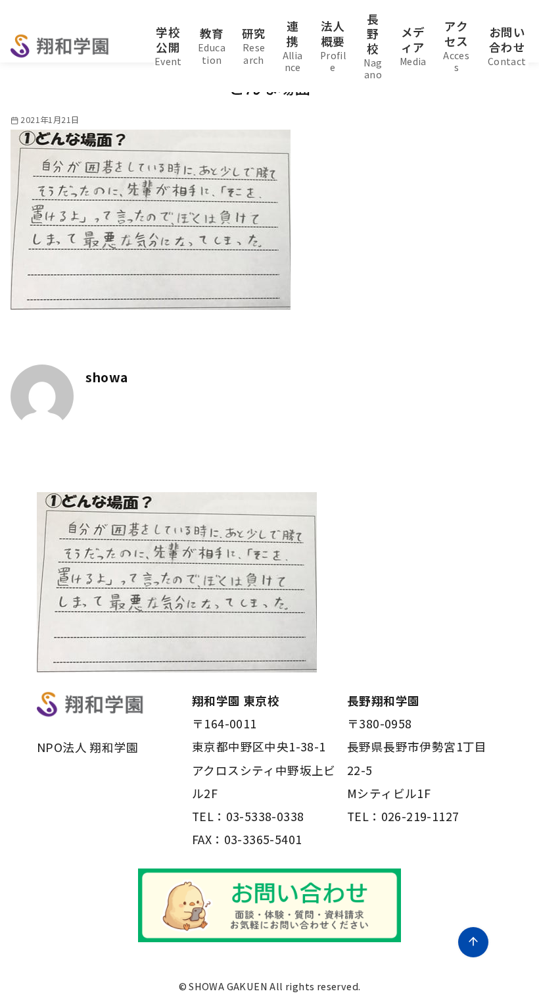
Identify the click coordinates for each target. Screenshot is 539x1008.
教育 (211, 45)
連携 (293, 46)
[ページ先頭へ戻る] (473, 942)
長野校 (372, 46)
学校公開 (168, 46)
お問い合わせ (507, 46)
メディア (413, 46)
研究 (254, 45)
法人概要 (333, 46)
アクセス (456, 46)
